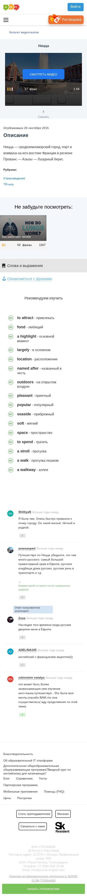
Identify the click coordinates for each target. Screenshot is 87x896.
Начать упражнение (43, 889)
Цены (7, 798)
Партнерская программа (20, 785)
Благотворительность (18, 754)
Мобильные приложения (20, 791)
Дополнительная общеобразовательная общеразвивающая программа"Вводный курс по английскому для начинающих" (37, 769)
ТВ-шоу (8, 184)
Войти (76, 7)
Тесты (43, 778)
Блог (6, 778)
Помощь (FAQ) (54, 791)
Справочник (24, 778)
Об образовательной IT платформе (28, 760)
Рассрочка (24, 798)
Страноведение (14, 178)
